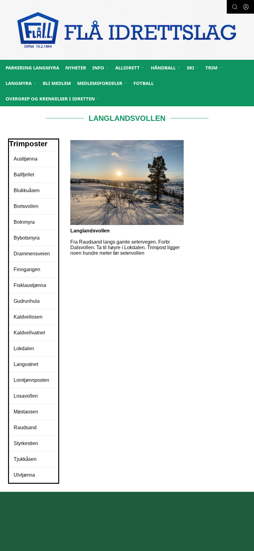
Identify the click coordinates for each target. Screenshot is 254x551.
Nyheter (75, 67)
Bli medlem (57, 83)
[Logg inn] (246, 6)
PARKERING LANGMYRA (32, 67)
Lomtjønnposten (31, 380)
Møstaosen (26, 411)
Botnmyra (24, 222)
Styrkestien (26, 443)
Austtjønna (25, 158)
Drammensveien (32, 253)
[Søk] (234, 6)
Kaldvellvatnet (29, 332)
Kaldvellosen (28, 317)
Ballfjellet (24, 174)
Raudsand (25, 427)
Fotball (144, 83)
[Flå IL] (127, 30)
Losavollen (26, 396)
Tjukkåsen (25, 459)
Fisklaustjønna (30, 285)
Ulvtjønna (24, 475)
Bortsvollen (26, 206)
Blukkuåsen (27, 190)
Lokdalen (24, 348)
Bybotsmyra (27, 237)
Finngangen (27, 269)
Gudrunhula (27, 301)
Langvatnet (26, 364)
